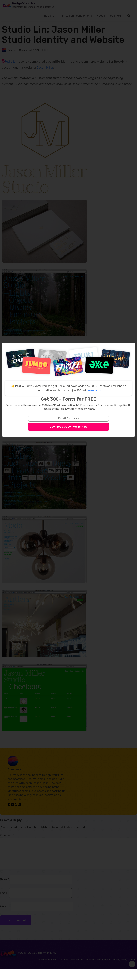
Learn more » (95, 390)
